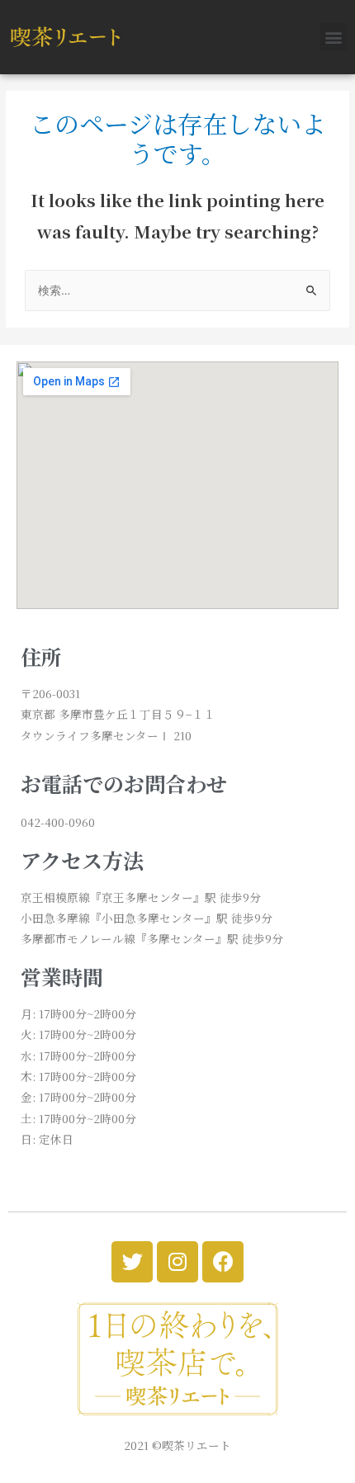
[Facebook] (223, 1261)
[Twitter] (132, 1261)
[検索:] (177, 289)
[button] (333, 36)
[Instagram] (177, 1261)
